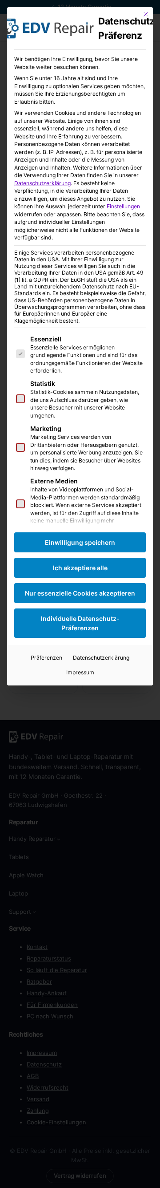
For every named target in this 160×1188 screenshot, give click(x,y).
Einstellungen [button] (123, 206)
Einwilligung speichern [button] (80, 542)
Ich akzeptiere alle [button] (80, 568)
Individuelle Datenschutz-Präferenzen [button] (80, 623)
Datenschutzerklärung (42, 183)
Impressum (80, 672)
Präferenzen (46, 657)
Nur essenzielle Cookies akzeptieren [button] (80, 593)
